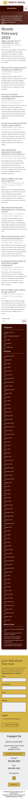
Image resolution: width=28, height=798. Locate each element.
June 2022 (8, 490)
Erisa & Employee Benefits (19, 158)
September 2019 (9, 613)
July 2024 (7, 397)
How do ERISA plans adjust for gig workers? (13, 291)
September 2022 (9, 479)
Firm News (8, 339)
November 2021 (9, 516)
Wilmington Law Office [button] (14, 754)
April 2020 (8, 587)
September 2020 (9, 568)
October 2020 (8, 564)
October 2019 (8, 609)
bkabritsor (11, 45)
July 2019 (7, 620)
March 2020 (8, 590)
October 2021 (8, 520)
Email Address (6, 684)
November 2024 (9, 382)
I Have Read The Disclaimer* (12, 719)
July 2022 (7, 486)
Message (4, 700)
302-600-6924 (11, 8)
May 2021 (7, 538)
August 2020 (8, 572)
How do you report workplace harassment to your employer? (12, 96)
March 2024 (8, 412)
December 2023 (9, 423)
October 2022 (8, 475)
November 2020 (9, 560)
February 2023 (9, 460)
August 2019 (8, 616)
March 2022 (8, 501)
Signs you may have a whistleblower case (11, 42)
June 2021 (8, 534)
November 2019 (9, 605)
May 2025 (7, 363)
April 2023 (8, 453)
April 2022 (8, 497)
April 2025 (8, 367)
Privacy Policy (17, 795)
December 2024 (9, 378)
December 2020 (9, 557)
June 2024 (8, 400)
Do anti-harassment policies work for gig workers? (14, 124)
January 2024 (8, 419)
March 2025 (8, 371)
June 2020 (8, 579)
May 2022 (7, 493)
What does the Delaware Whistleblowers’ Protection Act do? (13, 209)
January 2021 (8, 553)
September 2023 (9, 434)
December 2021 (9, 512)
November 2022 (9, 471)
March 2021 (8, 546)
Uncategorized (9, 347)
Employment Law (6, 47)
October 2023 (8, 430)
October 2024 (8, 386)
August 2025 (8, 360)
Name (3, 676)
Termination (8, 343)
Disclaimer (5, 715)
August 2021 (8, 527)
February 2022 (9, 505)
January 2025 (8, 374)
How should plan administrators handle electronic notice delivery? (13, 152)
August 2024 (8, 393)
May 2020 (7, 583)
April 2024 (8, 408)
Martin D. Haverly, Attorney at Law (15, 791)
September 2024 (9, 389)
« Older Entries (5, 318)
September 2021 (9, 523)
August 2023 (8, 438)
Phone (4, 692)
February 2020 (9, 594)
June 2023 (8, 445)
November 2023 (9, 427)
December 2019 (9, 601)
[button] (25, 8)
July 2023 (7, 441)
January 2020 (8, 598)
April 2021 (8, 542)
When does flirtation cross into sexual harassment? (13, 237)
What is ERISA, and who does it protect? (12, 180)
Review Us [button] (14, 784)
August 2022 (8, 482)
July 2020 (7, 575)
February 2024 (9, 415)
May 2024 (7, 404)
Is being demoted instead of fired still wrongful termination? (13, 263)
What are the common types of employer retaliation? (13, 68)
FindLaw (20, 796)
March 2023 (8, 456)
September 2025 (9, 356)
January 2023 (8, 464)
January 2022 (8, 508)
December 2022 (9, 467)
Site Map (11, 795)
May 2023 (7, 449)
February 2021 (9, 549)
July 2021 (7, 531)
